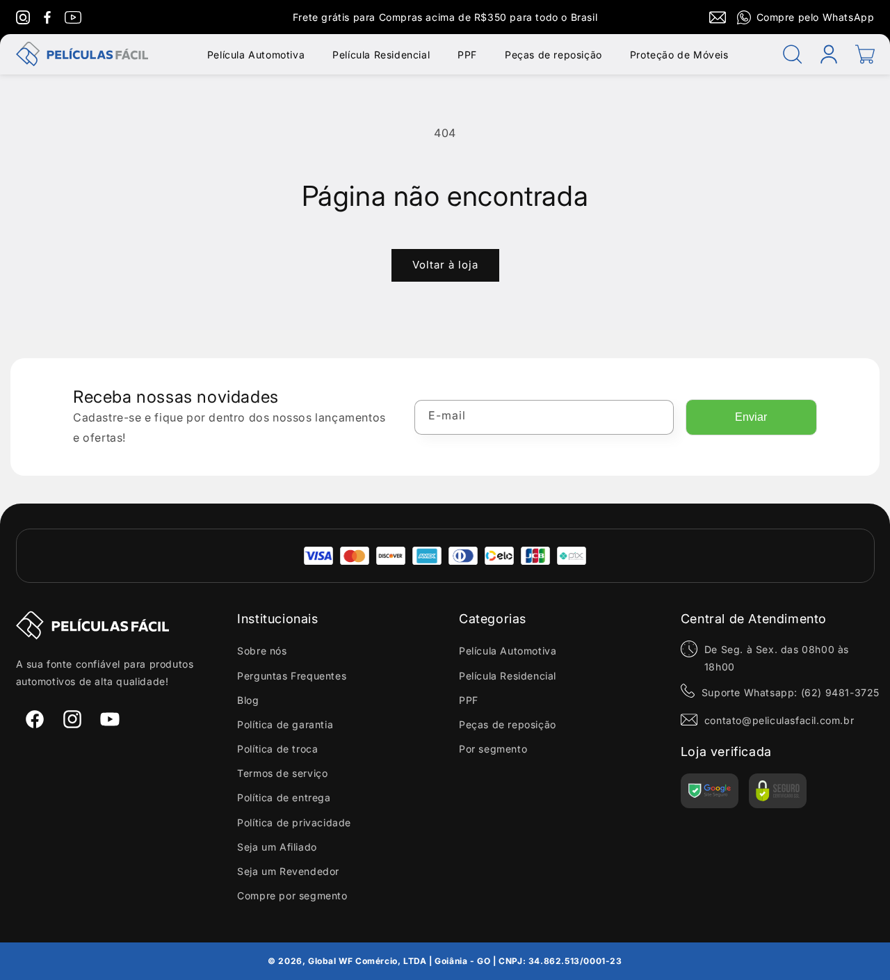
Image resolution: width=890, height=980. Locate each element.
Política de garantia (285, 724)
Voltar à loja (445, 264)
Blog (248, 700)
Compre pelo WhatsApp (815, 17)
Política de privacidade (294, 822)
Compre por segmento (292, 895)
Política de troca (277, 749)
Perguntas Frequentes (291, 676)
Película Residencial (381, 55)
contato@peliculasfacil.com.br (779, 720)
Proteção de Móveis (679, 55)
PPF (467, 55)
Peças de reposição (553, 55)
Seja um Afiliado (277, 847)
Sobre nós (261, 651)
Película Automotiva (256, 55)
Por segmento (493, 749)
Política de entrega (283, 797)
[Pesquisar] (792, 54)
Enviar (751, 417)
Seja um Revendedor (288, 871)
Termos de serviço (282, 773)
